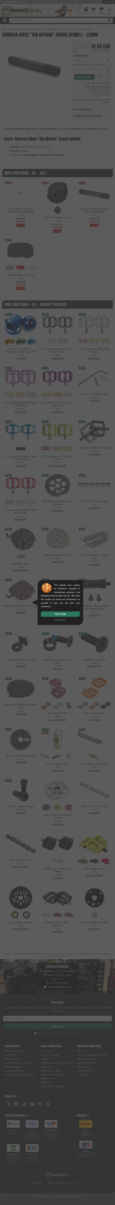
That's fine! (60, 614)
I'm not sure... (60, 620)
